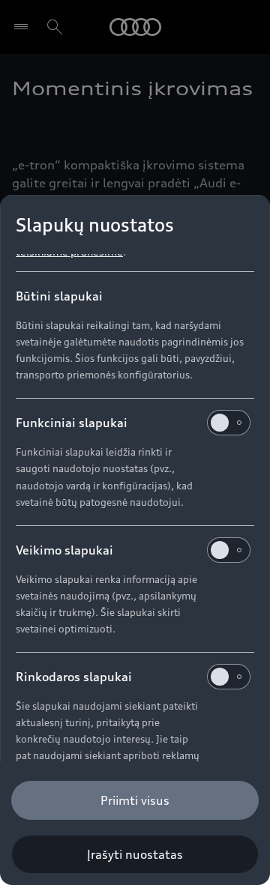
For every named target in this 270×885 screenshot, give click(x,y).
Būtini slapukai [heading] (59, 296)
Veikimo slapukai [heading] (64, 550)
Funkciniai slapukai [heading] (72, 422)
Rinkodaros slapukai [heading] (74, 676)
